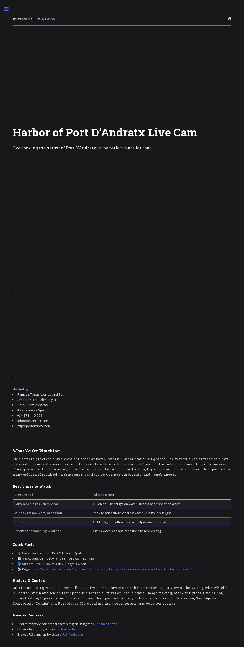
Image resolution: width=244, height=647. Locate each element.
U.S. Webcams (73, 634)
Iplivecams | (34, 18)
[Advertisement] (122, 72)
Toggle (8, 9)
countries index (65, 629)
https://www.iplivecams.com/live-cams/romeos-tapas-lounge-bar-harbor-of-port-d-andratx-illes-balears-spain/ (111, 569)
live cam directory (105, 624)
